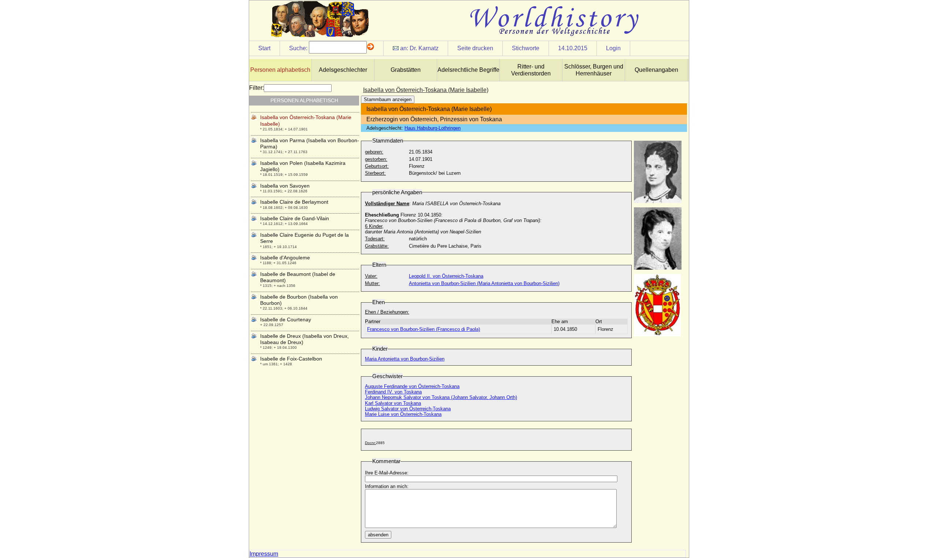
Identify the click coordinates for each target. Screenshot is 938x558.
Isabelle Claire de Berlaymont (294, 202)
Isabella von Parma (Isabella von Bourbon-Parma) (309, 143)
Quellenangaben (656, 70)
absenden (378, 534)
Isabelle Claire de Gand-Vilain (294, 218)
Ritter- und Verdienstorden (531, 70)
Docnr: (370, 443)
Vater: (371, 276)
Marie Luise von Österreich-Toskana (403, 414)
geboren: (374, 152)
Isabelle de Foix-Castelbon (291, 359)
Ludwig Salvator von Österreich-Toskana (408, 408)
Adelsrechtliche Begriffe (468, 70)
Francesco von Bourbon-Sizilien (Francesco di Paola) (423, 329)
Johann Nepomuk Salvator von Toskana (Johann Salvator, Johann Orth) (441, 397)
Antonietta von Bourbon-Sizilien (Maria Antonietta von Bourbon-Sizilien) (484, 283)
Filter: (256, 88)
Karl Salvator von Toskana (393, 403)
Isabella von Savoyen (285, 186)
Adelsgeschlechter (343, 70)
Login (613, 48)
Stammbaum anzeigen (387, 99)
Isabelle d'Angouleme (285, 257)
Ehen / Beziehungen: (387, 312)
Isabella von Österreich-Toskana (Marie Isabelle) (305, 120)
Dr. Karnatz (424, 48)
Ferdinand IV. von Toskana (393, 392)
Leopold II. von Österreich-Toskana (446, 276)
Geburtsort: (377, 166)
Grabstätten (406, 70)
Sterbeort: (375, 173)
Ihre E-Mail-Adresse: (387, 473)
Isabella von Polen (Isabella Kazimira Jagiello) (303, 166)
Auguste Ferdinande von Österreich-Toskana (412, 386)
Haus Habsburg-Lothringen (433, 128)
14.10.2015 (572, 48)
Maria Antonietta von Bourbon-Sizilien (404, 359)
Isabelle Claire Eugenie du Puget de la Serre (304, 238)
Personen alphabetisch (280, 70)
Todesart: (375, 238)
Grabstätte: (377, 246)
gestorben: (376, 159)
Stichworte (525, 48)
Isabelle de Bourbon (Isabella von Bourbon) (299, 300)
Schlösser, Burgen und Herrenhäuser (593, 70)
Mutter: (372, 283)
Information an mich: (387, 486)
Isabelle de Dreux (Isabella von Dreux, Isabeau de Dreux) (304, 339)
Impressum (264, 554)
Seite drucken (475, 48)
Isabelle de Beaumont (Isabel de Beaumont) (297, 277)
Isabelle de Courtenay (285, 319)
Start (264, 48)
